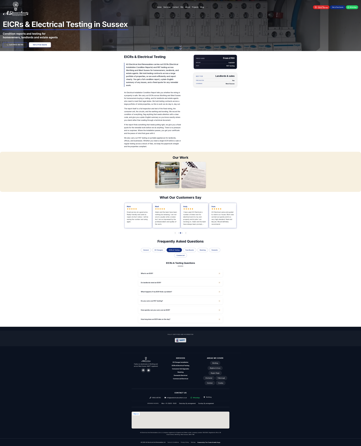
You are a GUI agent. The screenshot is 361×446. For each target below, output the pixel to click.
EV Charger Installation (180, 362)
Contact (175, 7)
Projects (195, 7)
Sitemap (193, 442)
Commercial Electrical (180, 378)
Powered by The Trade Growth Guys (208, 442)
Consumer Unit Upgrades (180, 369)
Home (159, 7)
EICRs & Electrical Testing (180, 365)
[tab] (178, 233)
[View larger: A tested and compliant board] (167, 175)
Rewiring (203, 250)
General (146, 250)
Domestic (215, 250)
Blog (202, 7)
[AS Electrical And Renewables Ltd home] (146, 359)
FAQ (181, 7)
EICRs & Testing (174, 250)
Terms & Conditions (173, 442)
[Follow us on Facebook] (143, 370)
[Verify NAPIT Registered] (180, 340)
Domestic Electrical (180, 375)
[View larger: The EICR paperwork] (193, 175)
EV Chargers (159, 250)
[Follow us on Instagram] (148, 370)
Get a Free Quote (337, 7)
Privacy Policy (185, 442)
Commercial (181, 255)
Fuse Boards (189, 250)
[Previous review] (175, 233)
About (187, 7)
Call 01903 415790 (16, 45)
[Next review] (186, 233)
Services (166, 7)
